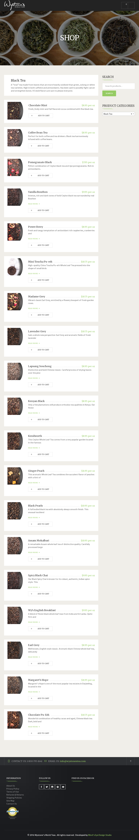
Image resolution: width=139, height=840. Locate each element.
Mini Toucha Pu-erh (40, 261)
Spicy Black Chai (38, 575)
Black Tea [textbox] (118, 114)
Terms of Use (12, 792)
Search (109, 93)
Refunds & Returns (15, 795)
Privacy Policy (12, 789)
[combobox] (118, 114)
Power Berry (35, 226)
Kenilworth (35, 435)
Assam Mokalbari (38, 540)
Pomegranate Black (40, 162)
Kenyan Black (36, 401)
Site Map (10, 801)
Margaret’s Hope (38, 680)
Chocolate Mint (38, 105)
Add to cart (44, 116)
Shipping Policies (14, 798)
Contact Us (11, 804)
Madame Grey (36, 296)
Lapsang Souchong (40, 366)
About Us (10, 786)
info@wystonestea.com (73, 761)
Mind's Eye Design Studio (100, 835)
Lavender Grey (37, 331)
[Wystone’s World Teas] (14, 5)
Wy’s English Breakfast (42, 610)
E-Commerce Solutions (12, 817)
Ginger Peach (36, 470)
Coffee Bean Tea (37, 132)
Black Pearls (35, 505)
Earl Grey (33, 645)
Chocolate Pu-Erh (38, 714)
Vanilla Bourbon (38, 191)
